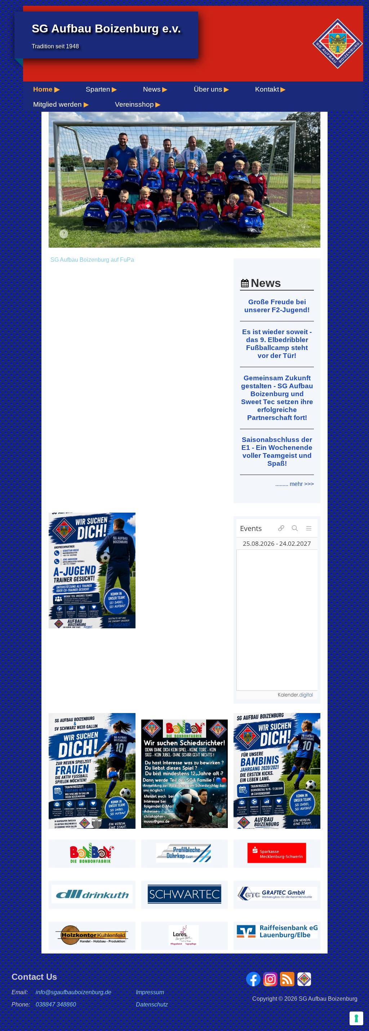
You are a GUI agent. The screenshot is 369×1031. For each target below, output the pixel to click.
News (152, 89)
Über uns (208, 89)
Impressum (150, 992)
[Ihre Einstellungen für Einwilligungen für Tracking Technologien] (356, 1018)
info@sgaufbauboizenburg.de (73, 992)
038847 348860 (56, 1004)
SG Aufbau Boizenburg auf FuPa (92, 260)
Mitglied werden (57, 104)
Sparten (98, 89)
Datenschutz (152, 1004)
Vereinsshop (134, 104)
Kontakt (267, 89)
